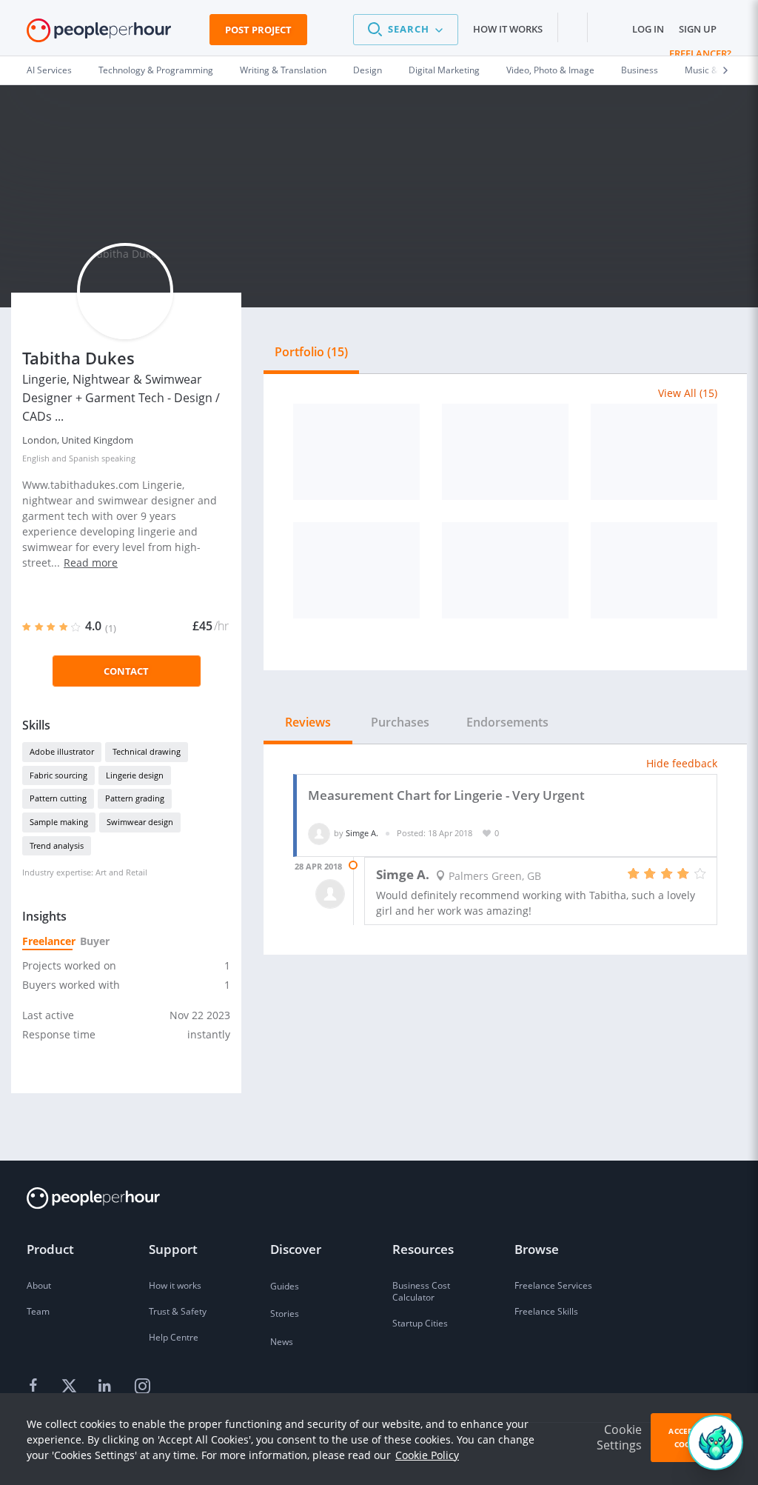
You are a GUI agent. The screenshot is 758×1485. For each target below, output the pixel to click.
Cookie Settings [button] (619, 1437)
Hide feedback (681, 763)
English (36, 458)
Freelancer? (700, 53)
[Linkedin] (106, 1386)
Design (367, 70)
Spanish (84, 458)
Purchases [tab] (400, 722)
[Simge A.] (319, 832)
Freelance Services (553, 1285)
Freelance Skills (546, 1311)
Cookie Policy (427, 1455)
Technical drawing (147, 751)
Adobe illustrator (62, 751)
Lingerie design (135, 775)
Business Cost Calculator (421, 1291)
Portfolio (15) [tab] (311, 352)
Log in (648, 29)
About (39, 1285)
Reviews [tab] (308, 722)
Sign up (698, 29)
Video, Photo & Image (550, 70)
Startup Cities (420, 1323)
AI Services (49, 70)
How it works (508, 29)
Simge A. (362, 832)
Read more (91, 562)
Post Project (258, 29)
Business (639, 70)
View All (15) (687, 393)
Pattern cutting (58, 798)
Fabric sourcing (58, 775)
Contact (126, 671)
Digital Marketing (444, 70)
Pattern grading (134, 798)
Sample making (59, 821)
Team (38, 1311)
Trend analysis (57, 845)
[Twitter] (71, 1386)
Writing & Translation (283, 70)
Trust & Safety (178, 1311)
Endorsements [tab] (507, 722)
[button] (405, 29)
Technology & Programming (155, 70)
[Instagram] (142, 1386)
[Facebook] (35, 1386)
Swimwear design (140, 821)
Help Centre (173, 1337)
